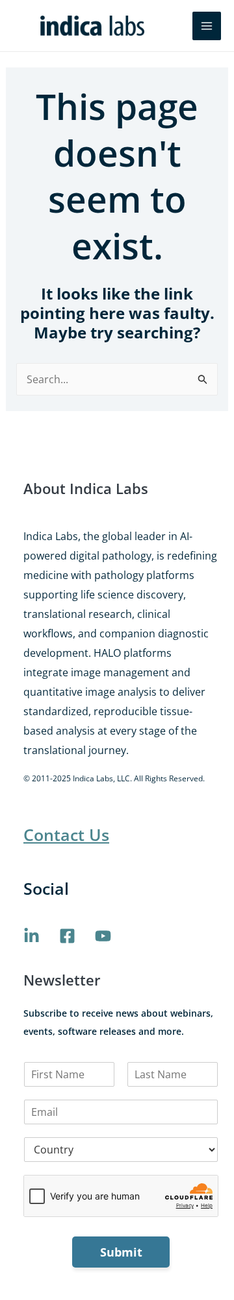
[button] (173, 26)
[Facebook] (67, 936)
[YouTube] (103, 936)
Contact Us (66, 834)
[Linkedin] (31, 936)
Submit (121, 1252)
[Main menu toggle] (206, 26)
